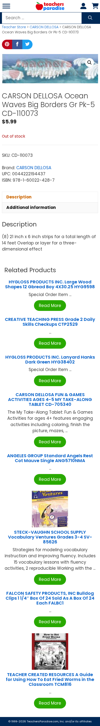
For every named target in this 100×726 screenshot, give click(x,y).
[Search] (90, 18)
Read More (50, 305)
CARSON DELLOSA (44, 27)
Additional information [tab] (31, 207)
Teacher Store (14, 27)
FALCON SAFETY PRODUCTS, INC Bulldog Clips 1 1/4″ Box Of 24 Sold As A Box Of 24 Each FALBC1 (50, 598)
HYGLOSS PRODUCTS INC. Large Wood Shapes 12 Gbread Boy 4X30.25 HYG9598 (50, 284)
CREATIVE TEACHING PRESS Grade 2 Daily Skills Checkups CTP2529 (50, 321)
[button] (89, 62)
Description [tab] (19, 197)
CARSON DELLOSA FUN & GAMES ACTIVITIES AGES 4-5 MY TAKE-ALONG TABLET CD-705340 (50, 399)
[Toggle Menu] (6, 6)
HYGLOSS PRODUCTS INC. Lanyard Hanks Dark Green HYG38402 (50, 359)
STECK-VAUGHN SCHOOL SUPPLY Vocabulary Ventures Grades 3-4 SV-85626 (50, 537)
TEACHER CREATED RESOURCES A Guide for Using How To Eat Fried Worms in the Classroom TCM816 (50, 679)
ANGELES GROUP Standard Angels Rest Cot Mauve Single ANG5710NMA (50, 458)
